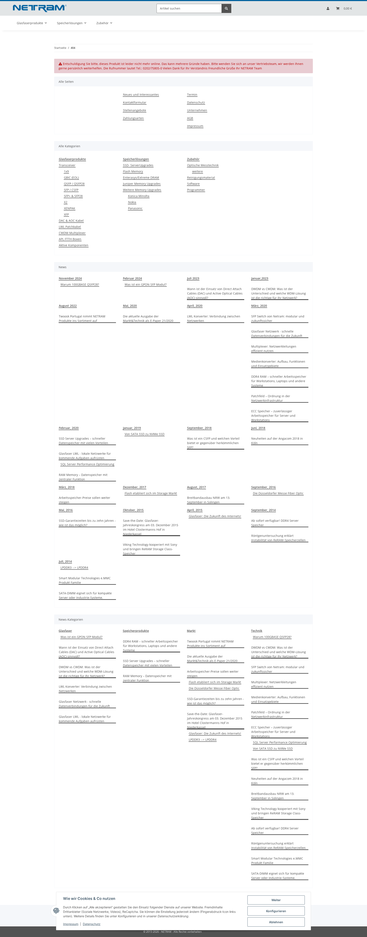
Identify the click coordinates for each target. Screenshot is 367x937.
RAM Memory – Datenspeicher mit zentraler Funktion (83, 477)
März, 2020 (259, 306)
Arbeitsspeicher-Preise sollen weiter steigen (84, 500)
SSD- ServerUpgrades (138, 165)
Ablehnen (276, 922)
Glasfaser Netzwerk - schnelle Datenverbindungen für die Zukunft (276, 333)
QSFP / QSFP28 (74, 184)
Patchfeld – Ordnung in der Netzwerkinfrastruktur (270, 398)
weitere (197, 171)
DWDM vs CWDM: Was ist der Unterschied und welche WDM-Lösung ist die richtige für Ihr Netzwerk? (278, 293)
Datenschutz (91, 924)
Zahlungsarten (133, 118)
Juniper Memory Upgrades (142, 184)
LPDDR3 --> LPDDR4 (74, 567)
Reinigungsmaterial (201, 177)
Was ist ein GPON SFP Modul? (146, 284)
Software (193, 184)
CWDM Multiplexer (72, 233)
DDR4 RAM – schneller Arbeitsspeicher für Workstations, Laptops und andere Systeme (278, 381)
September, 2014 (263, 510)
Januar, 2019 (132, 428)
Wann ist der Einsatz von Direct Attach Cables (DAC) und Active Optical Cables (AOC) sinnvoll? (215, 293)
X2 (65, 202)
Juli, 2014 (65, 561)
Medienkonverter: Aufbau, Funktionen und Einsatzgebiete (278, 363)
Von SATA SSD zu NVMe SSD (144, 434)
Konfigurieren (276, 911)
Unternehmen (197, 110)
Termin (192, 95)
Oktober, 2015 (133, 510)
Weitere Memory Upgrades (142, 190)
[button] (328, 8)
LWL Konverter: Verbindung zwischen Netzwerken (213, 318)
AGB (190, 118)
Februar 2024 (132, 278)
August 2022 (68, 306)
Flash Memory (133, 171)
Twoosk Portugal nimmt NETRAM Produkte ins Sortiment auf (82, 318)
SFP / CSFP (71, 190)
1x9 (66, 171)
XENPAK (69, 208)
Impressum (70, 924)
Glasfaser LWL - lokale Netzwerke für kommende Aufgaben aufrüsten (85, 456)
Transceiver (67, 165)
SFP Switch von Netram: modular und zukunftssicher (277, 318)
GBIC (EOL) (71, 177)
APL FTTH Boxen (70, 239)
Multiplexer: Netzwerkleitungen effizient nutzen (273, 348)
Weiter (276, 900)
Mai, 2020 (130, 306)
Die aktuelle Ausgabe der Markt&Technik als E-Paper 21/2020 (148, 318)
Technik (256, 631)
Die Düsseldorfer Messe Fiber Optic (278, 493)
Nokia (132, 202)
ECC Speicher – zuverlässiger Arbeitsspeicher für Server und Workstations (273, 415)
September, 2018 (199, 428)
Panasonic (135, 208)
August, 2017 (196, 487)
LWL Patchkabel (70, 227)
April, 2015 (194, 510)
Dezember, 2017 (134, 487)
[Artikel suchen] (226, 8)
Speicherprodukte (136, 631)
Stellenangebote (134, 110)
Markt (191, 631)
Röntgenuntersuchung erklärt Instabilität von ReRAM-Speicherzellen (278, 538)
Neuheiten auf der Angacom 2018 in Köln (277, 440)
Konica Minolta (138, 196)
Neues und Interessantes (141, 95)
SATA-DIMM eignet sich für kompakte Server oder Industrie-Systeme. (85, 595)
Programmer (196, 190)
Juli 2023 (193, 278)
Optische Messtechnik (203, 165)
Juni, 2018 (258, 428)
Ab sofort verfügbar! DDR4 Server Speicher (275, 523)
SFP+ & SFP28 (73, 196)
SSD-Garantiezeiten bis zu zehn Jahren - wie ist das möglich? (87, 523)
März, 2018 (67, 487)
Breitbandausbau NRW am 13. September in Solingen (208, 500)
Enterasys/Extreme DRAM (141, 177)
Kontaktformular (134, 102)
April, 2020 (194, 306)
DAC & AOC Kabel (71, 221)
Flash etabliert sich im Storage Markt (151, 493)
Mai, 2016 (66, 510)
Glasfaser (65, 631)
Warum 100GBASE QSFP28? (80, 284)
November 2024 (70, 278)
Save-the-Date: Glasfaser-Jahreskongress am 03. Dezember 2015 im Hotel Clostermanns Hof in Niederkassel (150, 527)
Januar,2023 (259, 278)
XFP (66, 214)
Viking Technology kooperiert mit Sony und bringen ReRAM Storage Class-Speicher (150, 549)
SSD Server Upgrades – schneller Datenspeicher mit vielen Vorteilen (83, 440)
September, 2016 (263, 487)
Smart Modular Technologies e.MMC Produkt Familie (85, 580)
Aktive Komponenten (73, 245)
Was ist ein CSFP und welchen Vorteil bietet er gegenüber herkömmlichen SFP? (213, 442)
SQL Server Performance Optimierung (87, 464)
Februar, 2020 (69, 428)
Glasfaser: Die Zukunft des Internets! (215, 516)
